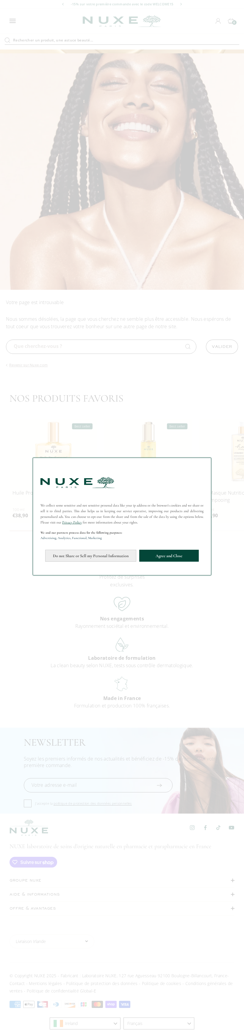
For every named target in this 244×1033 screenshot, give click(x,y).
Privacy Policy (72, 522)
